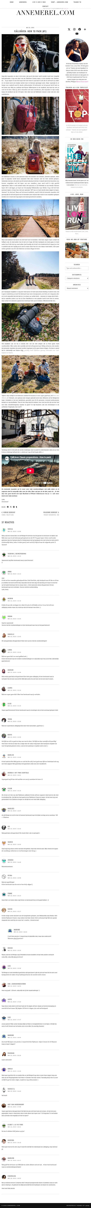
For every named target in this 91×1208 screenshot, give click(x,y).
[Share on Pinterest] (14, 506)
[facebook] (79, 29)
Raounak (11, 1053)
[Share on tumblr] (16, 506)
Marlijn (11, 755)
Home (12, 2)
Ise (9, 826)
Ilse (9, 966)
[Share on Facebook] (8, 506)
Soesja (10, 529)
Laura (10, 688)
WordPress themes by (78, 1205)
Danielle (11, 634)
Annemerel (23, 2)
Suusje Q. (11, 1089)
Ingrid (10, 842)
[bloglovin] (85, 29)
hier (51, 493)
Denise (10, 948)
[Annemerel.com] (45, 11)
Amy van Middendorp (16, 1104)
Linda (10, 650)
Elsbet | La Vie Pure (15, 1124)
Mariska (11, 1140)
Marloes (11, 808)
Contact (45, 6)
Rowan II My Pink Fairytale (18, 773)
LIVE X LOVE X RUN (39, 2)
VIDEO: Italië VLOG (8, 513)
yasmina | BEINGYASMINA (17, 553)
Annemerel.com (13, 1205)
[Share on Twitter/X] (11, 506)
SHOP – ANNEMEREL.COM (59, 2)
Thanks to (77, 2)
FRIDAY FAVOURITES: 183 (51, 513)
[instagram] (74, 29)
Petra (10, 875)
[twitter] (69, 29)
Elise (10, 703)
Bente (10, 735)
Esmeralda (12, 1176)
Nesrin (10, 598)
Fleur (10, 788)
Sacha (10, 909)
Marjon (11, 670)
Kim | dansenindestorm (17, 984)
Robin (10, 616)
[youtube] (76, 33)
